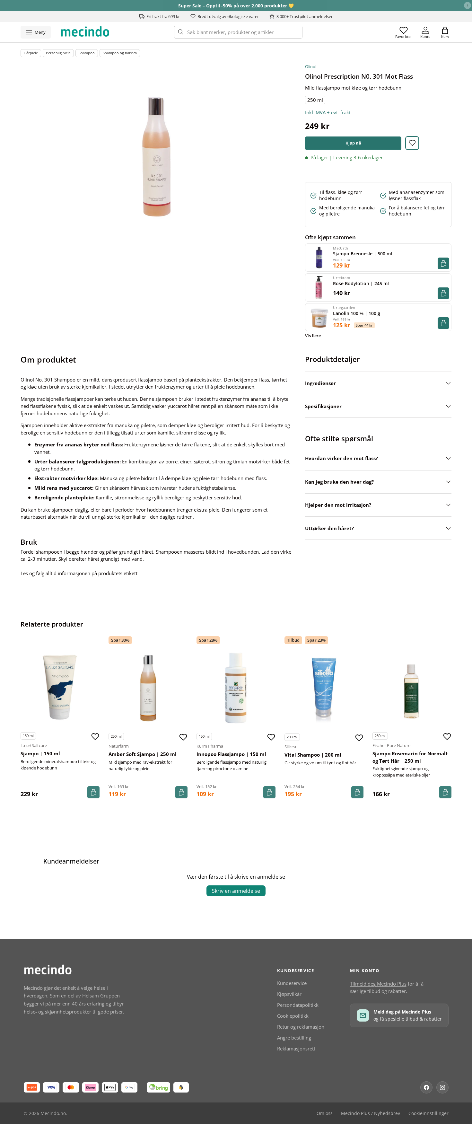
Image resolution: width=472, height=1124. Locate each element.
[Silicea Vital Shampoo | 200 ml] (323, 688)
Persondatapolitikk (298, 1005)
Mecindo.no (53, 1113)
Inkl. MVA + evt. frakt (328, 112)
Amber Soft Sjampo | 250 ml (143, 754)
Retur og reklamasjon (300, 1027)
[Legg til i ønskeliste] (412, 143)
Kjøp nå (353, 143)
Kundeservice (292, 983)
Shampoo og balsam (120, 52)
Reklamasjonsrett (296, 1048)
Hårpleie (31, 52)
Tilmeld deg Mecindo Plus (378, 983)
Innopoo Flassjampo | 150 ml (231, 754)
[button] (445, 32)
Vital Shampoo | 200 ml (312, 754)
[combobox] (238, 32)
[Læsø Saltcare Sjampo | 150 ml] (60, 687)
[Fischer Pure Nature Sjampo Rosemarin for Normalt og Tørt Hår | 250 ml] (411, 687)
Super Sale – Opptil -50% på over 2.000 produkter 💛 (236, 6)
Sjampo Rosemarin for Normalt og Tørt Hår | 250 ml (410, 757)
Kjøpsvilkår (289, 994)
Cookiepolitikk (293, 1016)
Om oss (325, 1113)
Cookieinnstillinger (428, 1113)
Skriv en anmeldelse (236, 890)
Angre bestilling (294, 1038)
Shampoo (87, 52)
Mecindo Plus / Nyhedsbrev (370, 1113)
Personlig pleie (58, 52)
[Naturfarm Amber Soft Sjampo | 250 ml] (148, 688)
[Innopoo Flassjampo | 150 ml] (236, 688)
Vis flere (313, 335)
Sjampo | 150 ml (40, 753)
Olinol (310, 66)
